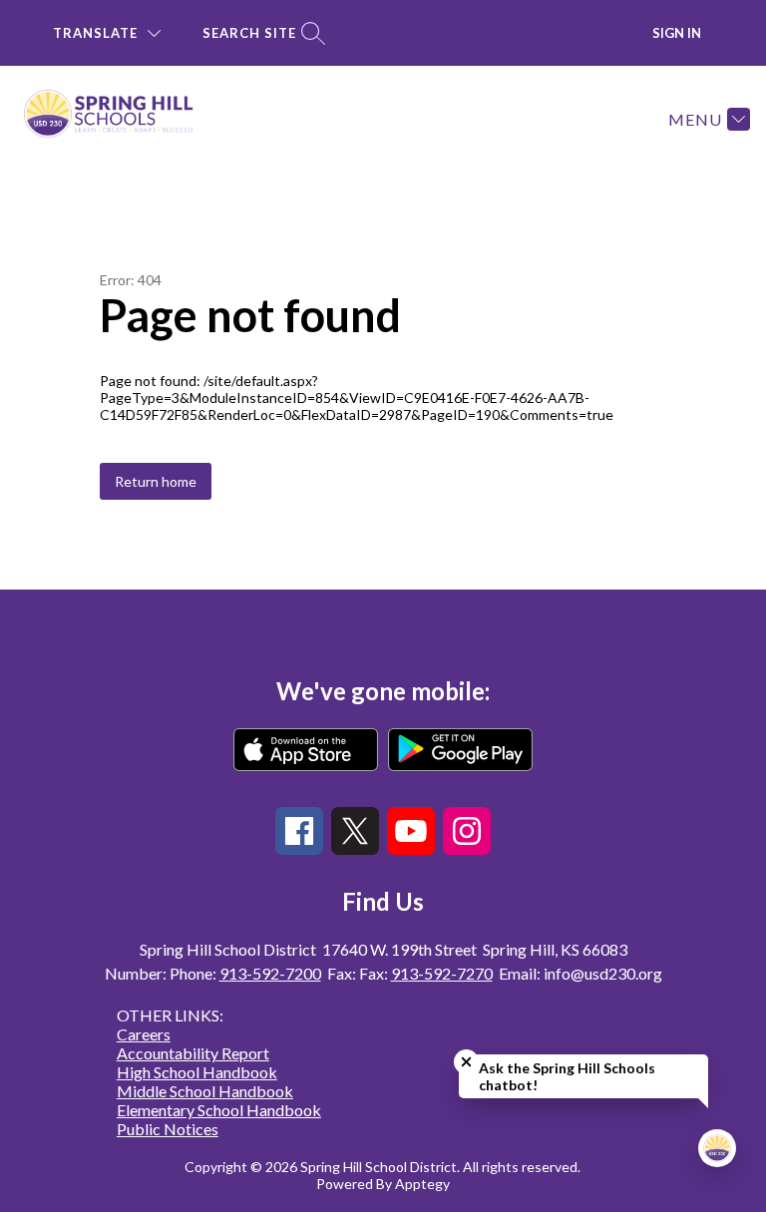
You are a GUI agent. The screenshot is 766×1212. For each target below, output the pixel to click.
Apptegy (422, 1183)
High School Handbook (197, 1071)
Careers (144, 1033)
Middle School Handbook (205, 1090)
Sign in (676, 33)
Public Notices (167, 1128)
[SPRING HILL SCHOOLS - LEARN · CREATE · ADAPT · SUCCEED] (120, 119)
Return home (155, 481)
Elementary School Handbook (219, 1109)
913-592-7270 (442, 973)
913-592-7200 (270, 973)
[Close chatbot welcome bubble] (466, 1061)
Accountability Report (193, 1052)
